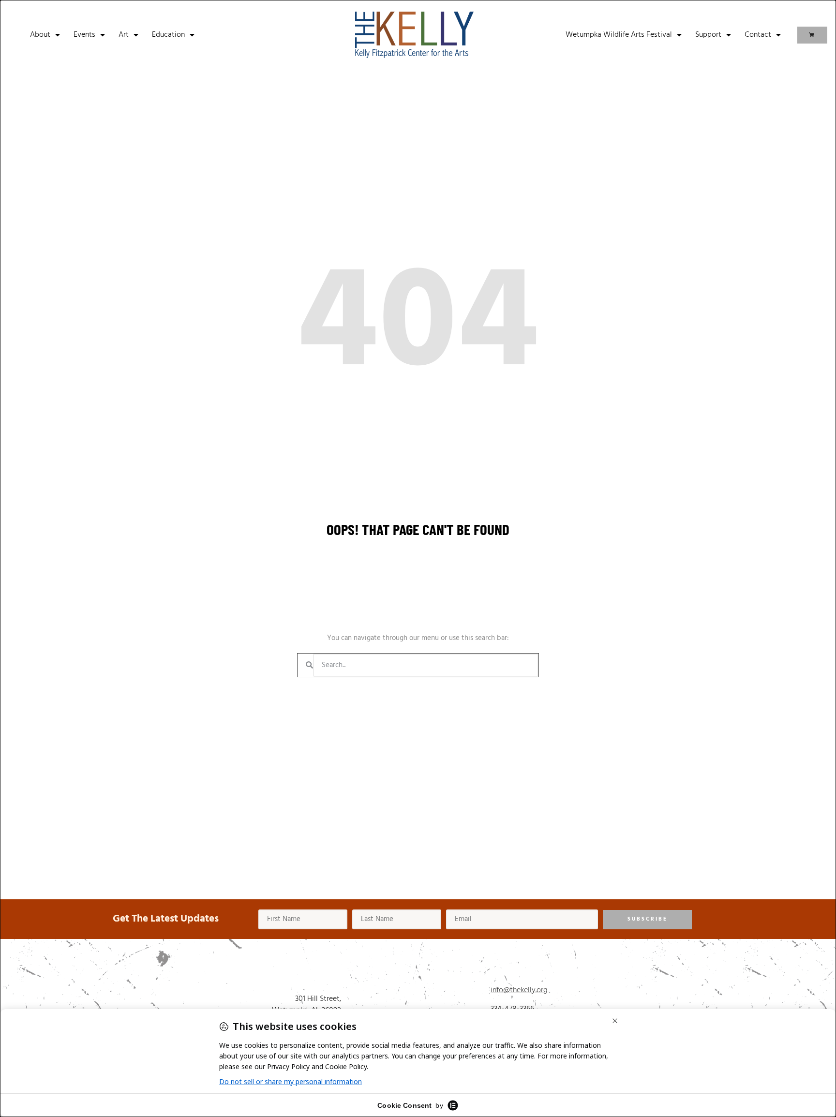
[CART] (812, 35)
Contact (758, 35)
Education (168, 35)
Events (84, 35)
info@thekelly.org (519, 990)
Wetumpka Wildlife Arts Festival (619, 35)
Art (124, 35)
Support (708, 35)
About (40, 35)
